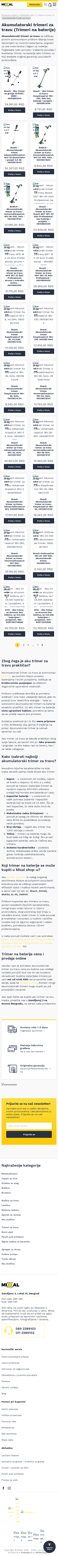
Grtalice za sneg (10, 1183)
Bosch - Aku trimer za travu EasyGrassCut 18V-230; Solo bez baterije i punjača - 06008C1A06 (43, 97)
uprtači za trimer (12, 946)
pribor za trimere (12, 939)
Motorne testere (10, 1210)
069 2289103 (26, 1329)
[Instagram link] (9, 1487)
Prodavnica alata (9, 15)
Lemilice (6, 1205)
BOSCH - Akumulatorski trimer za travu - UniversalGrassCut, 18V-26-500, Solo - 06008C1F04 (14, 212)
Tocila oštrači (9, 1259)
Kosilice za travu (10, 1200)
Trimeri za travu (44, 15)
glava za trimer (33, 939)
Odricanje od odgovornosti (15, 1369)
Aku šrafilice (8, 1263)
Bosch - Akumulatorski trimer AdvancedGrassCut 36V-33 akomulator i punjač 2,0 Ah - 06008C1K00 (14, 155)
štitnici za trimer (41, 942)
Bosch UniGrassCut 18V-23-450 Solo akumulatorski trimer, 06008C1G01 (43, 558)
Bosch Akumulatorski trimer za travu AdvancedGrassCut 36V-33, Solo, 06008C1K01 (14, 448)
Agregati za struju (11, 1249)
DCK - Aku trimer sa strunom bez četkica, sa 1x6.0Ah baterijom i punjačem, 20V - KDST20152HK (43, 616)
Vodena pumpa (9, 1254)
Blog (4, 1393)
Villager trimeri (28, 982)
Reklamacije (8, 1427)
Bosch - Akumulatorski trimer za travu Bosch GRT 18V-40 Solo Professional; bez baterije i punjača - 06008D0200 (43, 215)
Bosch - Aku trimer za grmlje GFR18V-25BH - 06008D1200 (14, 95)
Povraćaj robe (9, 1421)
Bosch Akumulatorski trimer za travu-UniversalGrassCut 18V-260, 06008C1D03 (14, 559)
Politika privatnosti (12, 1415)
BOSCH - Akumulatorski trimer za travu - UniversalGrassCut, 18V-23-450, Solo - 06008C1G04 (43, 153)
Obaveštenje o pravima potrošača (19, 1375)
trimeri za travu (16, 877)
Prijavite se (29, 1134)
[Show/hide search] (45, 4)
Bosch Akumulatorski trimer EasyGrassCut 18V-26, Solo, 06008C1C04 (14, 392)
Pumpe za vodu (10, 1480)
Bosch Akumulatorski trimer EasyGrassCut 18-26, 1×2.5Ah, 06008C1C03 (14, 335)
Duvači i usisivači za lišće (15, 1467)
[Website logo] (8, 4)
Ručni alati (7, 1232)
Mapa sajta (7, 1440)
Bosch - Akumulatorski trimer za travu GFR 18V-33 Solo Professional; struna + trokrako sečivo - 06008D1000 (14, 276)
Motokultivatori (10, 1173)
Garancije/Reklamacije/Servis (34, 1070)
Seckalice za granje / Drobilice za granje (23, 1461)
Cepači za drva (9, 1178)
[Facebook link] (4, 1487)
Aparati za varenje (11, 1215)
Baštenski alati (27, 15)
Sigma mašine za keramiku (16, 1241)
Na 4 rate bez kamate (31, 1051)
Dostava (6, 1381)
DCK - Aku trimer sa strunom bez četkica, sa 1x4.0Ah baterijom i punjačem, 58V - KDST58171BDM (14, 616)
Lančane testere (10, 1455)
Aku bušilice (8, 1219)
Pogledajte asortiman (31, 1030)
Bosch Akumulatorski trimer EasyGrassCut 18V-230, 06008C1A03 (43, 334)
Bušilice (6, 1188)
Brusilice (6, 1192)
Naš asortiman (9, 1433)
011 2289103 (25, 1333)
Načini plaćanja (10, 1409)
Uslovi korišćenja (10, 1363)
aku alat (6, 676)
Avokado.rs (26, 1552)
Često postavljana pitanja (15, 1357)
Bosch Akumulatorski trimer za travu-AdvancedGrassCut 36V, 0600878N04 (14, 504)
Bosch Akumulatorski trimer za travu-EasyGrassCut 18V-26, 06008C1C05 (43, 504)
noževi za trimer (20, 942)
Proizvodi (34, 5)
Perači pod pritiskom (13, 1237)
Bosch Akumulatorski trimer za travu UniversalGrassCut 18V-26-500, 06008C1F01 (43, 448)
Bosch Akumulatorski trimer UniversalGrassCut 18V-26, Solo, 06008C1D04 (43, 392)
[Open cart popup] (50, 4)
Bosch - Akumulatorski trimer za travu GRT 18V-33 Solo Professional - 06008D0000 (44, 274)
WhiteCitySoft (42, 1552)
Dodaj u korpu (14, 110)
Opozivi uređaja (10, 1387)
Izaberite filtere (49, 1548)
